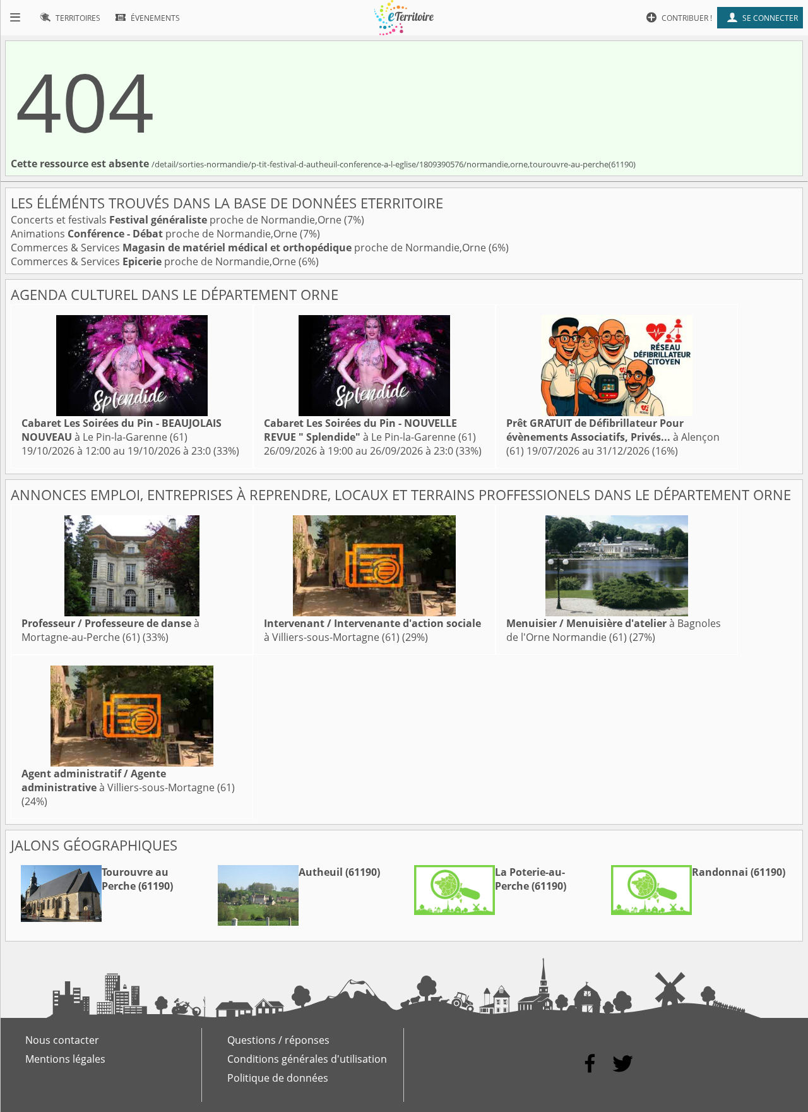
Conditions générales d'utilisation (307, 1059)
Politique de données (277, 1078)
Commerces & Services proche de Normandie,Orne (250, 247)
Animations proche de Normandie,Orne (155, 234)
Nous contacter (62, 1040)
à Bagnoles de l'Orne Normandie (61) (613, 630)
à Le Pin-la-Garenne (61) (121, 430)
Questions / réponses (278, 1040)
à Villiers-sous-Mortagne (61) (372, 630)
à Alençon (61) (613, 437)
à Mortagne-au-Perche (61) (110, 630)
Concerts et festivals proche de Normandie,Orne (177, 220)
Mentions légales (65, 1059)
